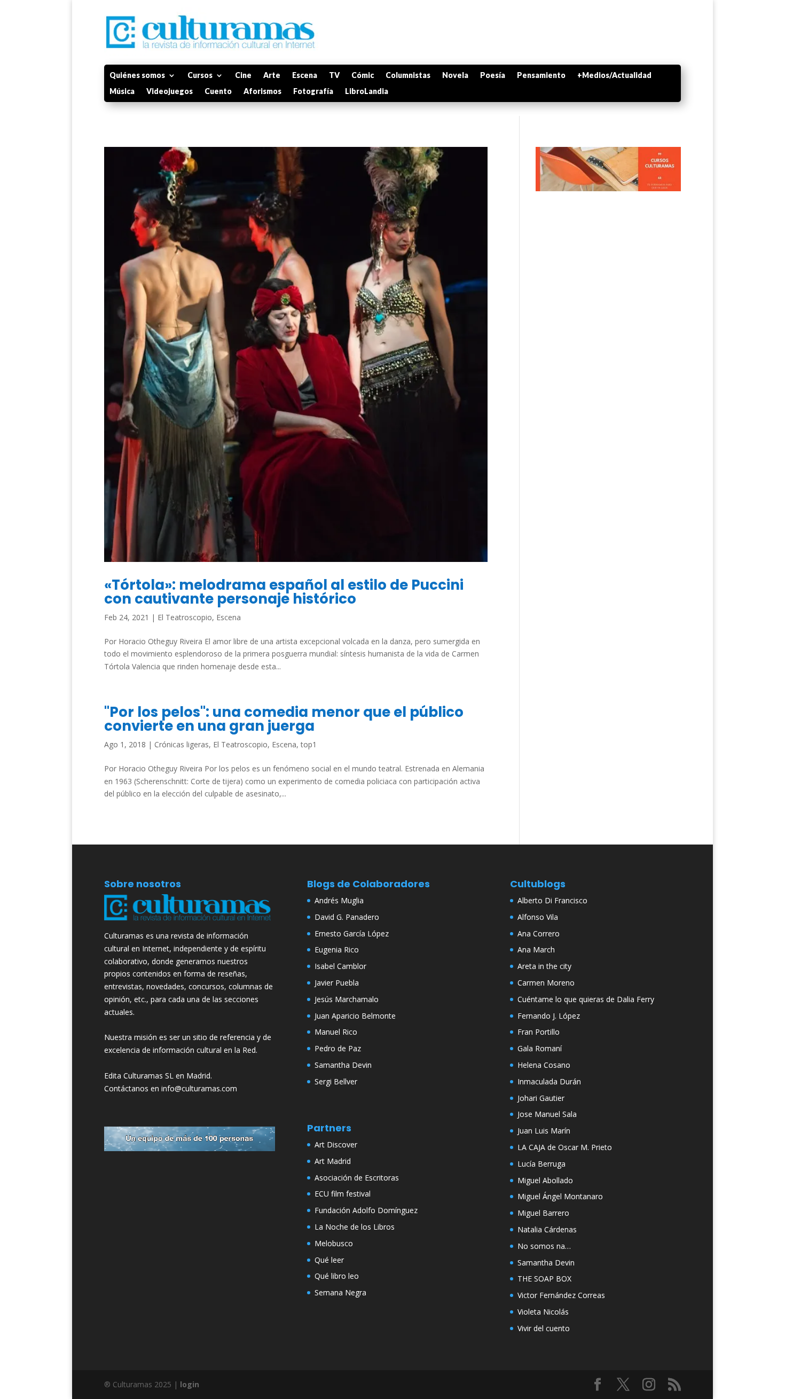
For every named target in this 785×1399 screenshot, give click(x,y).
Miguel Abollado (545, 1180)
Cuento (218, 92)
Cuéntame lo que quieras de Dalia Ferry (585, 999)
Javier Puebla (337, 983)
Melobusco (334, 1243)
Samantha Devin (343, 1065)
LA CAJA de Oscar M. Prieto (564, 1147)
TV (334, 76)
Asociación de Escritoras (357, 1178)
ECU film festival (343, 1194)
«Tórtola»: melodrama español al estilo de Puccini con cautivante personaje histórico (284, 591)
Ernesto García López (352, 933)
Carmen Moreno (546, 983)
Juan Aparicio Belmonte (355, 1016)
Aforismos (262, 92)
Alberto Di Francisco (552, 900)
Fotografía (313, 92)
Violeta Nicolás (543, 1312)
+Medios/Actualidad (614, 76)
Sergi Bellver (336, 1081)
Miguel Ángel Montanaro (560, 1196)
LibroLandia (366, 92)
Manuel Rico (336, 1032)
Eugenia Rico (337, 949)
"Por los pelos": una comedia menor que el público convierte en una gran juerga (284, 719)
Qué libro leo (337, 1276)
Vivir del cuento (543, 1328)
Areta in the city (544, 966)
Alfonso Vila (537, 917)
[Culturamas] (189, 923)
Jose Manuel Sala (547, 1114)
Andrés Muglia (339, 900)
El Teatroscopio (185, 617)
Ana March (536, 949)
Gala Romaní (539, 1048)
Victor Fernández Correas (561, 1295)
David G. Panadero (347, 917)
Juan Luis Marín (543, 1131)
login (189, 1384)
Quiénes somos (137, 76)
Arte (271, 76)
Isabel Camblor (340, 966)
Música (122, 92)
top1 (309, 744)
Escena (304, 76)
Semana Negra (340, 1292)
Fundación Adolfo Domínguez (366, 1210)
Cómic (362, 76)
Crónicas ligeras (181, 744)
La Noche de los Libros (355, 1227)
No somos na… (544, 1246)
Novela (455, 76)
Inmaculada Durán (549, 1081)
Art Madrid (333, 1161)
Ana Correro (538, 933)
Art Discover (336, 1144)
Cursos (200, 76)
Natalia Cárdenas (547, 1229)
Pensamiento (541, 76)
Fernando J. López (548, 1016)
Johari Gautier (540, 1098)
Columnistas (408, 76)
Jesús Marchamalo (347, 999)
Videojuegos (169, 92)
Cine (243, 76)
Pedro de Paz (338, 1048)
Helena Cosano (543, 1065)
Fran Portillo (538, 1032)
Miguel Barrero (543, 1213)
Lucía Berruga (541, 1164)
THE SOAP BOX (544, 1278)
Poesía (492, 76)
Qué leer (329, 1260)
